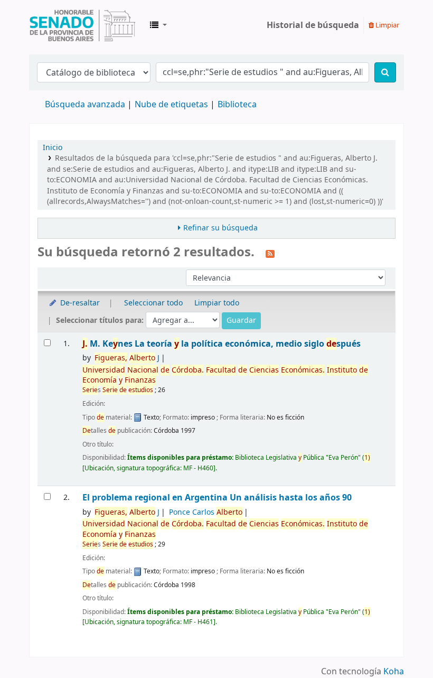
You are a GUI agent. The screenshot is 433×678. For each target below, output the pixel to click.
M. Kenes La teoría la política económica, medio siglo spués (221, 344)
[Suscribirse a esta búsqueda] (270, 253)
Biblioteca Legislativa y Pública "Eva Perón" (82, 25)
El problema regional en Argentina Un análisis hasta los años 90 (217, 498)
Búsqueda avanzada (85, 104)
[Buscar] (385, 72)
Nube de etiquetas (171, 104)
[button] (158, 25)
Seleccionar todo (153, 303)
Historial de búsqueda (313, 25)
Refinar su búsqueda (220, 228)
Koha (393, 671)
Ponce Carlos (205, 512)
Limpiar (386, 25)
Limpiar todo (216, 303)
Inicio (52, 147)
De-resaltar (79, 303)
